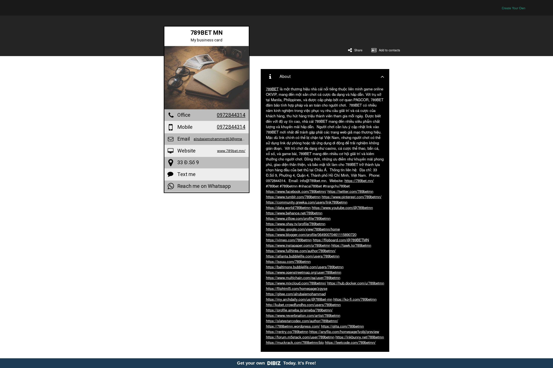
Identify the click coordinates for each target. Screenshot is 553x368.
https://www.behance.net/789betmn (294, 212)
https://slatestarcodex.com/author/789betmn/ (302, 320)
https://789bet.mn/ (359, 180)
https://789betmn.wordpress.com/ (293, 326)
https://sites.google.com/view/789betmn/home (303, 229)
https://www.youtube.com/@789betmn (342, 207)
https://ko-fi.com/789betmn (355, 299)
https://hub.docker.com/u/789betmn (355, 283)
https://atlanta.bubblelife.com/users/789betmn (302, 256)
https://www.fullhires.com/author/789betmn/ (301, 250)
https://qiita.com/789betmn (342, 326)
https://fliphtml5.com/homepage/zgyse (296, 288)
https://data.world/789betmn (288, 207)
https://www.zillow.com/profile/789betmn (298, 218)
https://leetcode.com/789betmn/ (350, 342)
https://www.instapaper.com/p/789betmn (298, 245)
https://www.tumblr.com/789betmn (293, 196)
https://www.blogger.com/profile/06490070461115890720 (311, 234)
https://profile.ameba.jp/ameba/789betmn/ (299, 310)
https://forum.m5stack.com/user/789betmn (300, 337)
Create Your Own (513, 8)
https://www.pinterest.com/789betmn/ (351, 196)
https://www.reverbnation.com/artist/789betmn (303, 315)
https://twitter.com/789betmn (350, 191)
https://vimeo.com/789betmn (289, 239)
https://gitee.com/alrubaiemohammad (296, 293)
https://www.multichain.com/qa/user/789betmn (303, 277)
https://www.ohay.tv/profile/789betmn (295, 223)
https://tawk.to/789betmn (351, 245)
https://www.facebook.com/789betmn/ (296, 191)
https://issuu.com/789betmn (288, 261)
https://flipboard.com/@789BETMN (341, 239)
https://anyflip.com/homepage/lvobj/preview (344, 331)
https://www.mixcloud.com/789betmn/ (296, 283)
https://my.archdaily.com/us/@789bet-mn (299, 299)
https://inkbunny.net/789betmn (359, 337)
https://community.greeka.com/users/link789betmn (306, 202)
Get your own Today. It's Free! (276, 363)
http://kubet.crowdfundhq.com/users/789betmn (303, 304)
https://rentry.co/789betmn (287, 331)
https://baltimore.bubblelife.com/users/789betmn (304, 266)
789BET (272, 88)
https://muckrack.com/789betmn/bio (295, 342)
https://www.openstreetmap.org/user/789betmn (303, 272)
